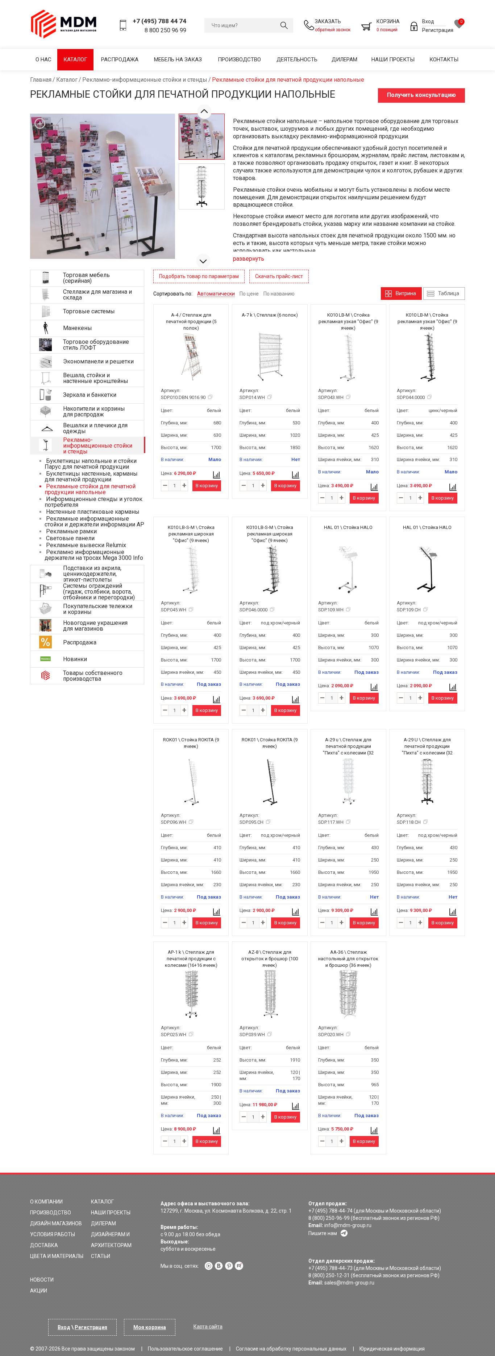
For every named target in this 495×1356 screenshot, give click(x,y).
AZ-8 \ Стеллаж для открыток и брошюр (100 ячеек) (269, 958)
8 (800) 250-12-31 (329, 1275)
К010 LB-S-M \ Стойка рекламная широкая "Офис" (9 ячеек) (191, 534)
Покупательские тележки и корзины (97, 609)
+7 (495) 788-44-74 (330, 1211)
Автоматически (216, 294)
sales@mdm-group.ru (349, 1283)
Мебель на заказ (178, 59)
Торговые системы (89, 311)
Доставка (44, 1245)
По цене (249, 294)
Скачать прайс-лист (279, 276)
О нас (43, 59)
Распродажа (119, 59)
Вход (428, 21)
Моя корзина (149, 1327)
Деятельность (296, 59)
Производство (239, 59)
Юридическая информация (392, 1349)
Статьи (100, 1256)
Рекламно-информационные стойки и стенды (97, 446)
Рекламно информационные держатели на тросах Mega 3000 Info (94, 555)
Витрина (406, 293)
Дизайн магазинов (56, 1223)
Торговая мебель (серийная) (86, 278)
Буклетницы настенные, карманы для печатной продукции (91, 476)
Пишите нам (322, 1233)
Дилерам (344, 59)
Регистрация (437, 30)
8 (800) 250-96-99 (329, 1218)
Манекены (77, 328)
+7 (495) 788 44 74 (159, 21)
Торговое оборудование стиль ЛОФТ (96, 344)
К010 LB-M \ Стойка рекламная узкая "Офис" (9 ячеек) (348, 321)
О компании (46, 1202)
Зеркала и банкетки (89, 394)
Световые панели (70, 538)
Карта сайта (208, 1326)
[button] (203, 260)
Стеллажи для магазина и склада (97, 294)
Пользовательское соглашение (185, 1349)
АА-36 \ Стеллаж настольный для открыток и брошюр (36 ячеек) (348, 958)
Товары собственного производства (92, 675)
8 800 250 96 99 (165, 30)
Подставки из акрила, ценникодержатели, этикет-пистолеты (92, 574)
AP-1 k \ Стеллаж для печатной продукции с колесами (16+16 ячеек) (191, 958)
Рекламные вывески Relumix (85, 545)
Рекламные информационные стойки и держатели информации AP (94, 521)
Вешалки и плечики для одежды (95, 428)
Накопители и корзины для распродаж (94, 411)
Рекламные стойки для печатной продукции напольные (90, 489)
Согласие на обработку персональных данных (291, 1349)
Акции (38, 1291)
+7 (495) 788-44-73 (330, 1268)
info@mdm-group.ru (347, 1225)
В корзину (207, 485)
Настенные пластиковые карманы (92, 511)
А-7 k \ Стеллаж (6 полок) (270, 315)
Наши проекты (393, 59)
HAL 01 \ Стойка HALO (348, 527)
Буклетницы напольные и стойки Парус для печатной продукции (91, 463)
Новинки (75, 659)
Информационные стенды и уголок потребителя (93, 502)
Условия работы (52, 1234)
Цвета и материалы (56, 1256)
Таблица (448, 293)
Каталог (75, 59)
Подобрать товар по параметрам (199, 276)
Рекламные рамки (71, 531)
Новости (42, 1280)
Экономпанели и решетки (98, 361)
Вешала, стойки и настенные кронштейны (95, 378)
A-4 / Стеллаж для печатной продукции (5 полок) (191, 321)
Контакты (443, 59)
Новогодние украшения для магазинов (95, 625)
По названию (279, 294)
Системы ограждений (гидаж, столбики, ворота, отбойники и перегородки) (99, 591)
